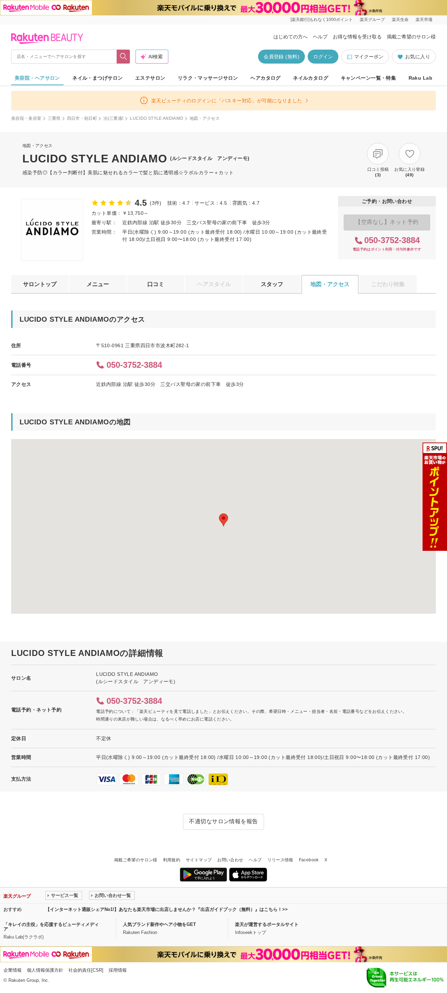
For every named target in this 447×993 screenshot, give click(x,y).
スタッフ (272, 284)
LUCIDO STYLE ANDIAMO (156, 118)
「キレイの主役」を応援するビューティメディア (51, 927)
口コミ (155, 284)
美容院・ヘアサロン (37, 78)
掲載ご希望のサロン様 (411, 36)
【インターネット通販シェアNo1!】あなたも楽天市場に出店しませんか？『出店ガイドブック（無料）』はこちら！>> (166, 909)
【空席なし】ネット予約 (386, 222)
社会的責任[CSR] (85, 970)
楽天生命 (400, 19)
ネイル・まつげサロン (97, 78)
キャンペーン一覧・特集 (368, 78)
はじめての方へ (290, 36)
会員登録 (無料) (281, 56)
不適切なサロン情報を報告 (223, 821)
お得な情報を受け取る (357, 36)
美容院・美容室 (26, 118)
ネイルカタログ (310, 78)
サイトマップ (199, 859)
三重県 (54, 118)
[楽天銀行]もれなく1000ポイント (322, 19)
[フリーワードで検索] (123, 57)
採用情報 (118, 970)
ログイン (323, 56)
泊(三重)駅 (113, 118)
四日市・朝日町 (82, 118)
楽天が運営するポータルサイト (267, 924)
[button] (223, 519)
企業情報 (12, 970)
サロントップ (40, 284)
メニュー (98, 284)
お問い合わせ (230, 859)
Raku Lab (420, 78)
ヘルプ (320, 36)
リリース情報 (280, 859)
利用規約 (171, 859)
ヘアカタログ (265, 78)
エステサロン (150, 78)
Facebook (309, 859)
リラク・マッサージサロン (208, 78)
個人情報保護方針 (45, 970)
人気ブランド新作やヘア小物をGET (159, 924)
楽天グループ (372, 19)
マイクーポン (368, 56)
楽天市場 (424, 19)
